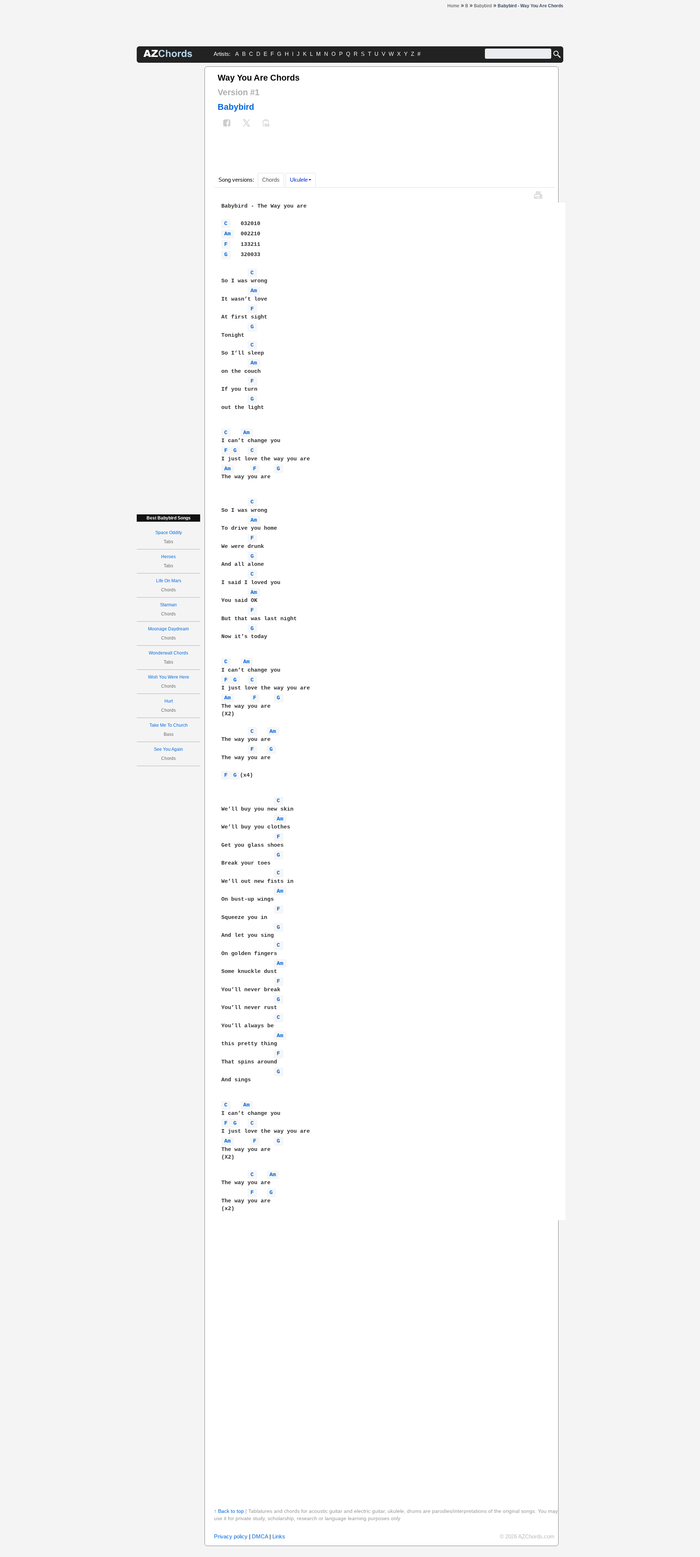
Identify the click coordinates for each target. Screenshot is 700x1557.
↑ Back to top (229, 1511)
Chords (271, 180)
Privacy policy (231, 1536)
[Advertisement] (168, 175)
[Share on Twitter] (246, 124)
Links (278, 1536)
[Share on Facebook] (227, 124)
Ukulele (299, 180)
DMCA (260, 1536)
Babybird (236, 107)
